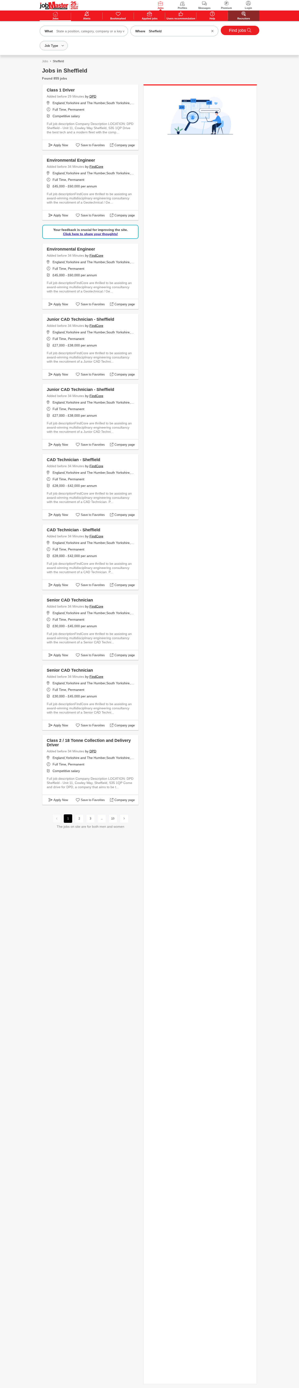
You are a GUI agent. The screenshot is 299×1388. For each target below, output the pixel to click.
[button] (212, 31)
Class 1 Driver (61, 90)
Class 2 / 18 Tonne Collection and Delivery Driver (89, 742)
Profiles (182, 8)
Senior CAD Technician (70, 600)
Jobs (160, 8)
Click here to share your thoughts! (90, 234)
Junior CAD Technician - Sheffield (80, 319)
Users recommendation (181, 18)
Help (212, 18)
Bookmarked (118, 18)
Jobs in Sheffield (64, 70)
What (49, 31)
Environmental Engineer (71, 160)
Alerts (86, 18)
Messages (204, 8)
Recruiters (243, 18)
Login (248, 8)
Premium (226, 8)
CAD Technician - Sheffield (73, 459)
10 (112, 818)
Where (140, 31)
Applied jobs (149, 18)
